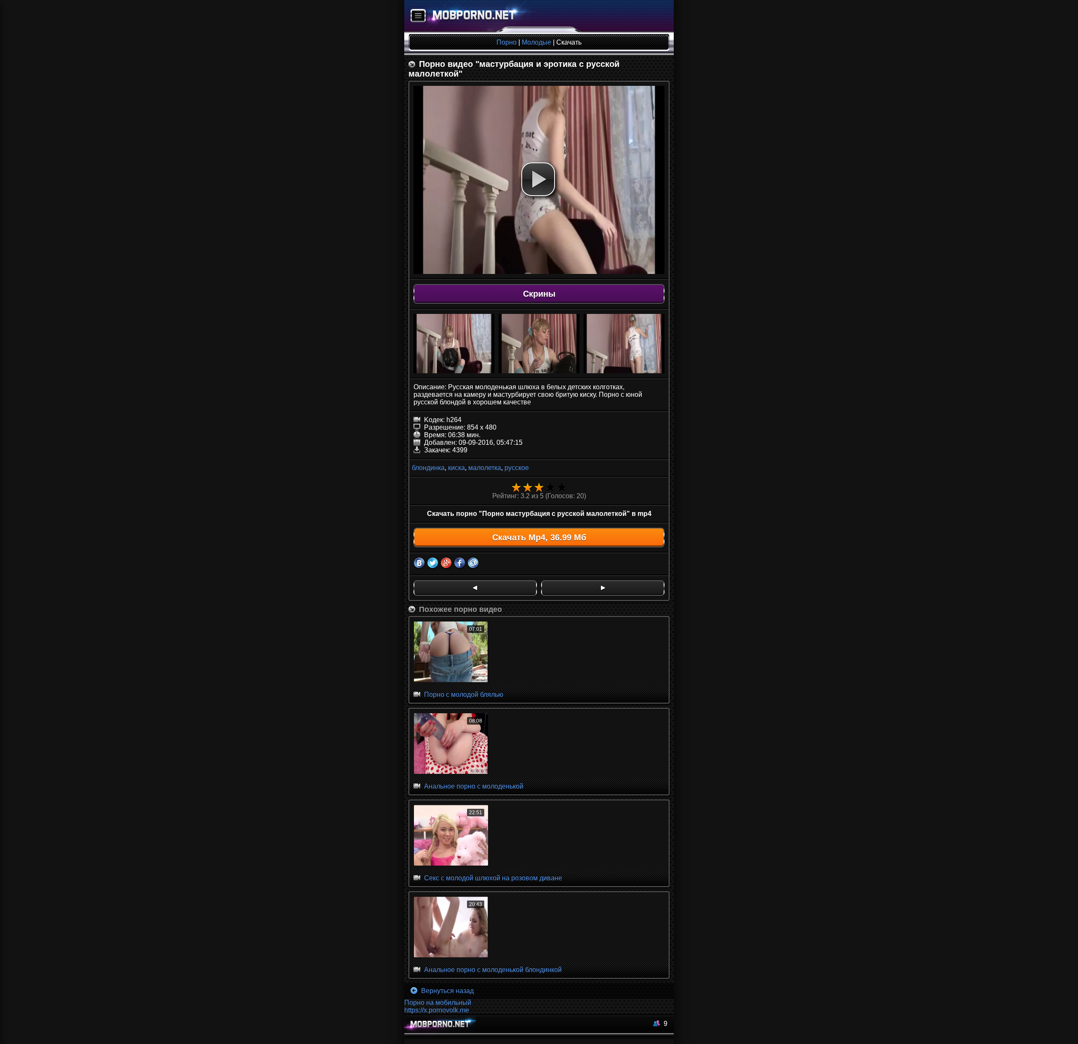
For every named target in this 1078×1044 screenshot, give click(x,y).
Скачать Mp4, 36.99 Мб (539, 537)
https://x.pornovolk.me (436, 1010)
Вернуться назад (446, 990)
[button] (538, 179)
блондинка (428, 467)
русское (516, 467)
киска (456, 467)
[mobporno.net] (470, 16)
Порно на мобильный (437, 1002)
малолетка (484, 467)
